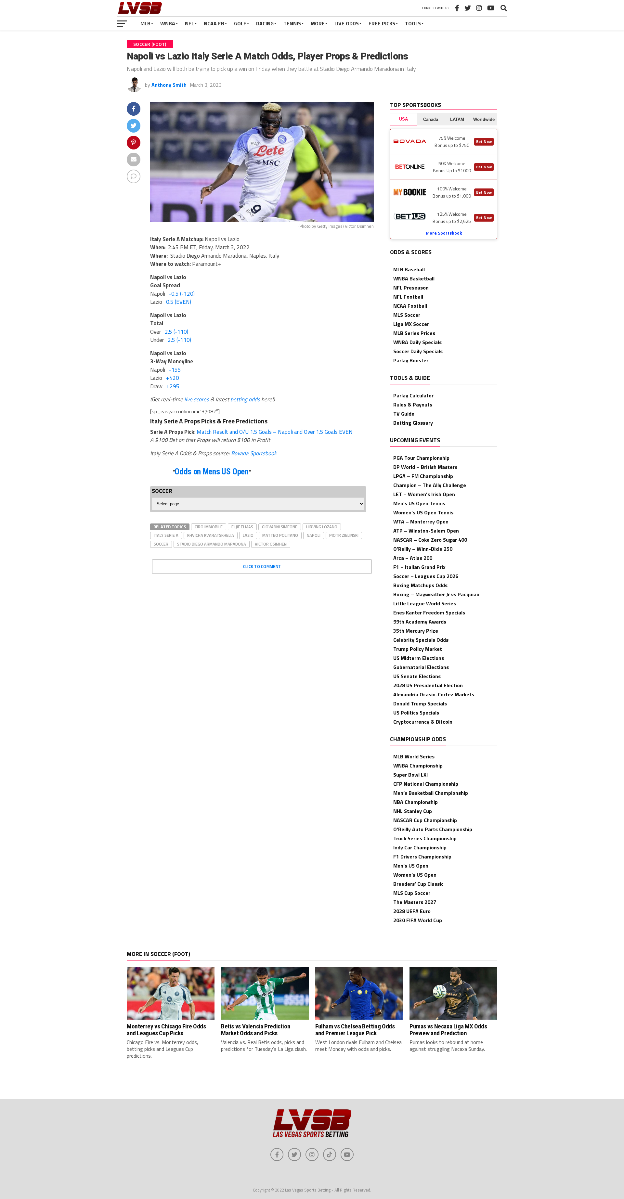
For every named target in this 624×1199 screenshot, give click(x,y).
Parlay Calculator (413, 395)
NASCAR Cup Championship (425, 820)
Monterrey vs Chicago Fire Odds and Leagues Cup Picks (166, 1030)
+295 (172, 386)
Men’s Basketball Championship (430, 793)
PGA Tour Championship (421, 458)
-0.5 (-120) (182, 294)
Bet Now (484, 141)
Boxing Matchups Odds (420, 585)
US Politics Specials (416, 712)
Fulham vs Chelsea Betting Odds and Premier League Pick (355, 1030)
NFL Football (408, 297)
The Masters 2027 (414, 902)
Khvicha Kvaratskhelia (210, 535)
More (318, 23)
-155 (175, 370)
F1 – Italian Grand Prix (419, 567)
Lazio (248, 535)
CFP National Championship (425, 784)
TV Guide (403, 414)
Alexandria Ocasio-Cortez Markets (433, 694)
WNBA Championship (418, 765)
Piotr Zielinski (343, 535)
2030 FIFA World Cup (417, 920)
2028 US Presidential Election (428, 685)
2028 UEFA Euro (412, 911)
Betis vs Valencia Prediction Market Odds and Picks (255, 1030)
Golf (240, 23)
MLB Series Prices (414, 333)
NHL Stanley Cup (412, 811)
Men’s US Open (410, 866)
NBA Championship (415, 802)
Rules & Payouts (412, 404)
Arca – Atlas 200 (412, 558)
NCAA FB (214, 23)
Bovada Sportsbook (254, 453)
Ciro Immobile (209, 526)
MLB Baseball (409, 269)
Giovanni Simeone (279, 526)
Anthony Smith (169, 85)
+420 (172, 378)
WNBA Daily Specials (417, 342)
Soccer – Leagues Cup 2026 (425, 576)
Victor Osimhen (271, 544)
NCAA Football (410, 306)
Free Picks (382, 23)
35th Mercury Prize (415, 631)
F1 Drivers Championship (422, 856)
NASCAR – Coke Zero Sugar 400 (430, 540)
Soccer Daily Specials (418, 351)
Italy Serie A (166, 535)
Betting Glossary (413, 423)
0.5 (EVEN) (178, 302)
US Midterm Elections (418, 658)
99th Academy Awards (419, 621)
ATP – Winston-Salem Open (426, 531)
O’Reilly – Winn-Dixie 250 (422, 549)
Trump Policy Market (417, 649)
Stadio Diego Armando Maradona (211, 544)
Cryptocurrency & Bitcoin (422, 722)
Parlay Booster (410, 360)
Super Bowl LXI (410, 775)
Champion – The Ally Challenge (429, 485)
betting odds (245, 399)
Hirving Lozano (321, 526)
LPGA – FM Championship (423, 476)
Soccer (161, 544)
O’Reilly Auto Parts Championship (432, 829)
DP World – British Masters (425, 467)
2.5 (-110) (176, 332)
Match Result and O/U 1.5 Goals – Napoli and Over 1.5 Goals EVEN (275, 432)
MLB (145, 23)
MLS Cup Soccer (411, 893)
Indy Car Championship (420, 847)
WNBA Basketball (414, 278)
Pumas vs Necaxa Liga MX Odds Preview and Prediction (448, 1030)
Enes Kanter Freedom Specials (429, 612)
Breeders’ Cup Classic (418, 884)
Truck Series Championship (425, 838)
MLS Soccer (406, 315)
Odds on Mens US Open (211, 471)
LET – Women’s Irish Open (424, 494)
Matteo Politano (280, 535)
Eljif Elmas (242, 526)
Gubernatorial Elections (421, 667)
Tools (413, 23)
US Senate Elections (417, 676)
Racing (265, 23)
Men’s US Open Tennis (419, 503)
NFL (189, 23)
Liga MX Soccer (411, 324)
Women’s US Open (414, 875)
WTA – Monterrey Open (420, 521)
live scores (196, 399)
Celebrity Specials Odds (420, 640)
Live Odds (346, 23)
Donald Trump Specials (420, 703)
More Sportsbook (444, 232)
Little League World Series (424, 603)
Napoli (313, 535)
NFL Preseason (411, 287)
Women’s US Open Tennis (423, 512)
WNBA (167, 23)
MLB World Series (414, 756)
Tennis (292, 23)
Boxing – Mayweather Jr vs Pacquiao (436, 594)
